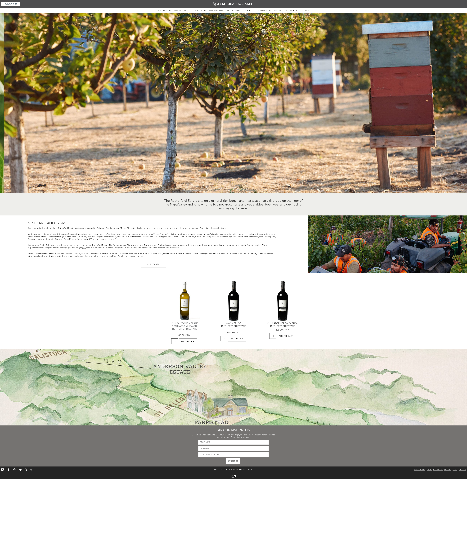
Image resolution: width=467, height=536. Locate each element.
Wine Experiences (217, 11)
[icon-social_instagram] (3, 469)
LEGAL (455, 470)
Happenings (262, 11)
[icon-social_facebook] (9, 469)
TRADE (429, 470)
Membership (292, 11)
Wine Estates (180, 11)
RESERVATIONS (419, 470)
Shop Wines (153, 264)
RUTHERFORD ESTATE (184, 328)
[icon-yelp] (27, 469)
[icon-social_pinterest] (15, 469)
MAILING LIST (438, 470)
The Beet (278, 11)
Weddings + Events (241, 11)
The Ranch (163, 11)
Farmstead (198, 11)
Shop (303, 11)
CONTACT (447, 470)
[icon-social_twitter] (21, 469)
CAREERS (462, 470)
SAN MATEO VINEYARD (184, 326)
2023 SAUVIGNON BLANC (184, 323)
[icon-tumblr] (31, 469)
